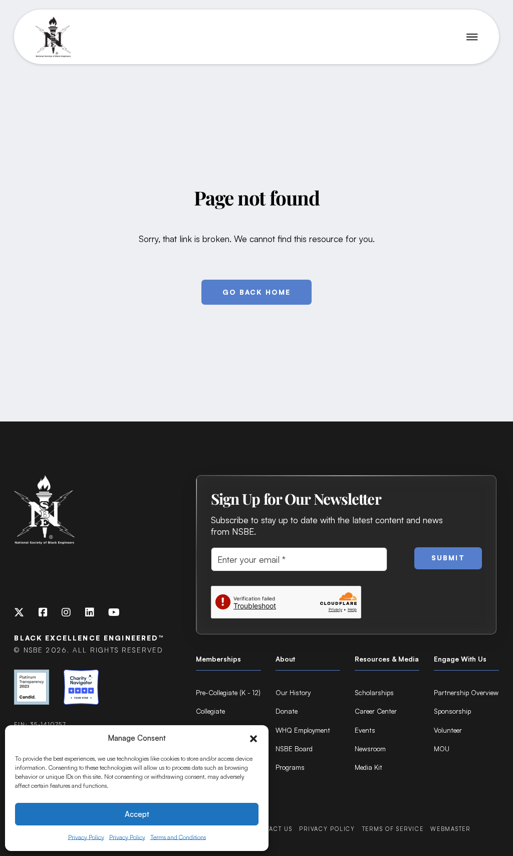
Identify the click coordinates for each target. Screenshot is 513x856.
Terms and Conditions (178, 837)
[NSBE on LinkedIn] (89, 612)
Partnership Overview (466, 692)
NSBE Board (294, 748)
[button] (253, 739)
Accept (137, 814)
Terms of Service (393, 828)
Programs (290, 767)
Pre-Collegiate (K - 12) (228, 692)
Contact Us (272, 828)
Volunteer (448, 730)
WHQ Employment (303, 730)
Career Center (376, 711)
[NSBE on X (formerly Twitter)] (19, 612)
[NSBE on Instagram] (66, 612)
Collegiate (210, 711)
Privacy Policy (86, 837)
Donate (287, 711)
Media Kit (368, 767)
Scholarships (374, 692)
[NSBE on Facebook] (43, 612)
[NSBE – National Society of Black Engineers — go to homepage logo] (53, 37)
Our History (293, 692)
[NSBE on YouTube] (114, 612)
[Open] (472, 37)
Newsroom (370, 748)
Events (365, 730)
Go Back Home (256, 292)
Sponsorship (452, 711)
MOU (441, 748)
